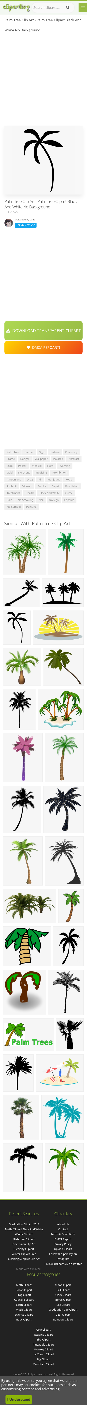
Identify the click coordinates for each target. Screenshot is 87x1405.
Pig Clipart (43, 1359)
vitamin (27, 486)
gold (10, 472)
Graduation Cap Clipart (63, 1309)
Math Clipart (24, 1285)
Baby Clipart (23, 1319)
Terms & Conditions (63, 1234)
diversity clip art (24, 1249)
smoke (42, 486)
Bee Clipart (63, 1305)
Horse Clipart (63, 1300)
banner (29, 452)
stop (10, 466)
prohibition (59, 472)
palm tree (13, 452)
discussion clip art (23, 1244)
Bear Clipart (63, 1314)
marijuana (54, 479)
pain (9, 500)
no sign (54, 500)
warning (65, 466)
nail (41, 500)
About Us (63, 1224)
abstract (74, 459)
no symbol (14, 507)
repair (56, 486)
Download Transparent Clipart (45, 330)
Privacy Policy (63, 1244)
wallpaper (41, 459)
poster (22, 466)
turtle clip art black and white (24, 1229)
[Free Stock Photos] (16, 6)
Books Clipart (24, 1290)
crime (69, 493)
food (69, 479)
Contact (63, 1229)
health (30, 493)
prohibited (72, 486)
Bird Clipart (43, 1339)
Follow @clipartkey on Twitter (63, 1264)
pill (40, 479)
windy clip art (24, 1234)
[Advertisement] (43, 80)
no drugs (24, 472)
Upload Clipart (63, 1249)
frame (11, 459)
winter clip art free (24, 1254)
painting (31, 507)
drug (30, 479)
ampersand (14, 479)
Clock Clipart (63, 1295)
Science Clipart (24, 1314)
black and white (49, 493)
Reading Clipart (43, 1335)
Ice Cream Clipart (43, 1354)
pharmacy (71, 452)
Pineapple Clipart (43, 1344)
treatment (13, 493)
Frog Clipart (24, 1295)
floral (50, 466)
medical (37, 466)
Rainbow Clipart (63, 1319)
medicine (41, 472)
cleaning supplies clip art (24, 1259)
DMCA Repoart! (45, 347)
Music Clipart (24, 1309)
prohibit (12, 486)
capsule (69, 500)
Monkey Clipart (43, 1349)
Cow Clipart (43, 1329)
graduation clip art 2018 (24, 1224)
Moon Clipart (63, 1285)
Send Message (26, 225)
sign (42, 452)
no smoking (25, 500)
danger (24, 459)
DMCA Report (63, 1239)
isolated (58, 459)
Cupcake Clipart (24, 1300)
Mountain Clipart (43, 1364)
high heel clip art (24, 1239)
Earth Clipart (24, 1305)
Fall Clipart (63, 1290)
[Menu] (83, 7)
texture (55, 452)
